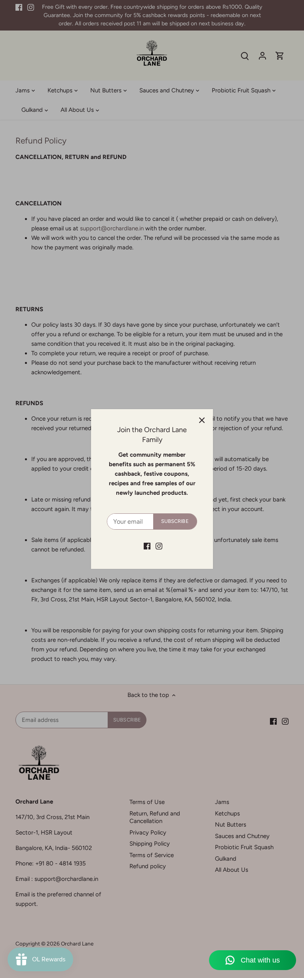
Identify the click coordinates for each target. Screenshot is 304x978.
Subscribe (175, 521)
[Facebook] (147, 546)
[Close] (202, 420)
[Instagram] (159, 546)
